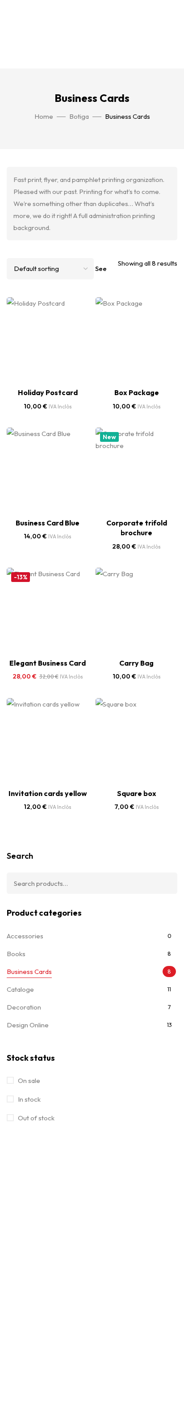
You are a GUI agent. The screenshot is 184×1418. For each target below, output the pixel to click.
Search (20, 856)
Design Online (28, 1025)
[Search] (164, 883)
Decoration (24, 1007)
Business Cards (29, 971)
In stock (29, 1099)
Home (43, 116)
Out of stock (35, 1118)
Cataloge (20, 989)
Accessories (25, 936)
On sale (28, 1080)
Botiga (79, 116)
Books (16, 953)
